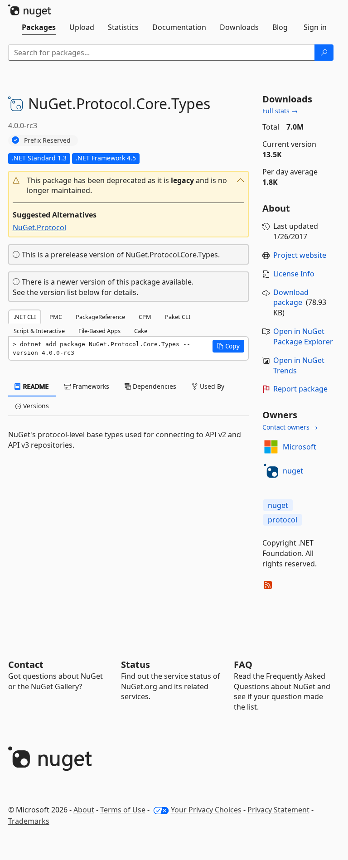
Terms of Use (122, 810)
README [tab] (35, 386)
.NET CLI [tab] (25, 317)
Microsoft (299, 447)
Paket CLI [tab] (177, 317)
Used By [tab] (211, 386)
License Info (293, 274)
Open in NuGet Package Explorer (303, 336)
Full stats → (280, 110)
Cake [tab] (140, 331)
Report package (300, 389)
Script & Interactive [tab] (39, 331)
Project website (299, 255)
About (83, 810)
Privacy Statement (278, 810)
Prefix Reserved (47, 140)
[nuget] (271, 471)
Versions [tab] (35, 405)
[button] (128, 185)
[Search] (324, 52)
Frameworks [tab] (90, 386)
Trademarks (28, 821)
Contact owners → (290, 427)
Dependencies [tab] (153, 386)
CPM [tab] (145, 317)
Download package (291, 297)
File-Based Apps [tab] (99, 331)
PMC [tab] (55, 317)
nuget (293, 471)
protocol (282, 520)
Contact (26, 664)
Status (135, 664)
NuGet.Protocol (39, 227)
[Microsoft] (271, 447)
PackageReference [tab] (100, 317)
